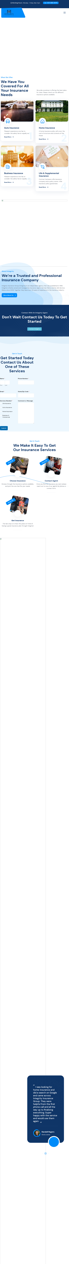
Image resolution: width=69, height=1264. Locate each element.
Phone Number (23, 378)
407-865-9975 (50, 3)
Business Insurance (13, 173)
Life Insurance (7, 403)
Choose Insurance (18, 481)
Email (2, 391)
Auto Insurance (11, 128)
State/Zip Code (23, 391)
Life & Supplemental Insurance (49, 174)
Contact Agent (51, 481)
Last (6, 385)
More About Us (8, 295)
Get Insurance (17, 520)
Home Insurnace (7, 411)
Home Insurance (47, 128)
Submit (3, 428)
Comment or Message (25, 401)
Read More (8, 137)
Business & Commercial (6, 416)
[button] (43, 1153)
